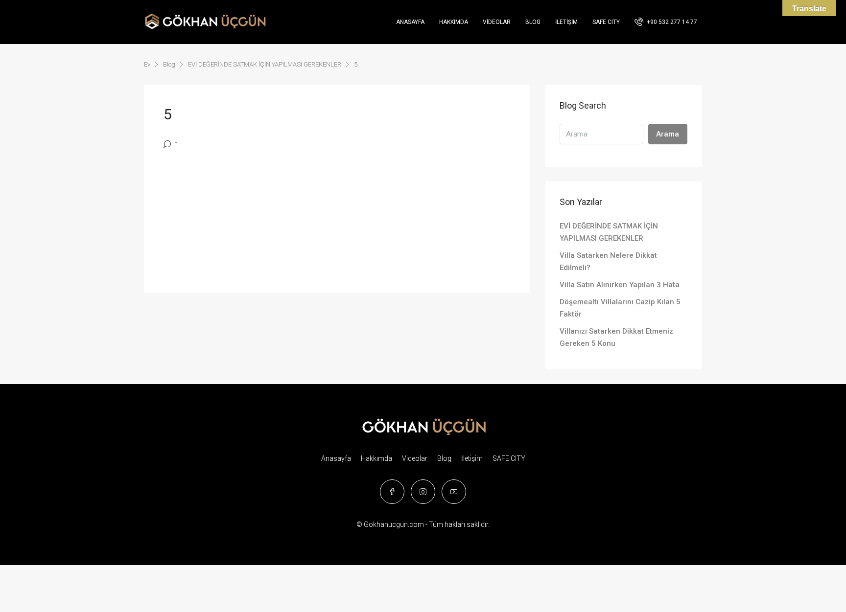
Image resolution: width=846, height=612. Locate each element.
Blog (532, 22)
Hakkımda (453, 22)
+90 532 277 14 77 (671, 22)
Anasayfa (410, 22)
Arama (667, 134)
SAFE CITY (606, 22)
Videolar (497, 22)
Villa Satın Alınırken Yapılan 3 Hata (620, 284)
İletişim (566, 22)
